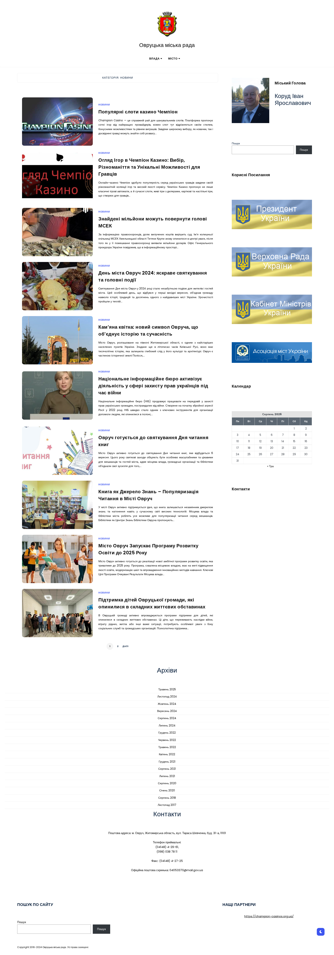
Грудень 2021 (167, 762)
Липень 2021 (167, 776)
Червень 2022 (167, 740)
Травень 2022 (167, 747)
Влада (154, 58)
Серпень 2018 (167, 798)
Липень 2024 (167, 725)
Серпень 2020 (167, 783)
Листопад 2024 (167, 696)
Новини (104, 104)
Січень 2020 (167, 790)
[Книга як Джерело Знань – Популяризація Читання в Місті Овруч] (57, 510)
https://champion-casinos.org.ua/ (269, 916)
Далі (126, 646)
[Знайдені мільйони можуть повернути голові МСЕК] (57, 237)
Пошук (236, 143)
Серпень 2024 (167, 718)
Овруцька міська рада (167, 45)
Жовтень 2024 (167, 704)
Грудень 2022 (167, 733)
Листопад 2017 (167, 805)
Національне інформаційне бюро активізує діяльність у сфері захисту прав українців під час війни (153, 386)
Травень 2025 (167, 689)
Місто (173, 58)
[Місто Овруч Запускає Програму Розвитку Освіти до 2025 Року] (57, 564)
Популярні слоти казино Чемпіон (138, 112)
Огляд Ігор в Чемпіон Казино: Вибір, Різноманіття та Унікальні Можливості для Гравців (149, 167)
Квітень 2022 (167, 754)
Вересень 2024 (167, 711)
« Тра (270, 466)
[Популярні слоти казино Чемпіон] (57, 126)
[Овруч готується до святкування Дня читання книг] (57, 456)
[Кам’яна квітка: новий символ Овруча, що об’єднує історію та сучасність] (57, 345)
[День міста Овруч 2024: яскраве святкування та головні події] (57, 291)
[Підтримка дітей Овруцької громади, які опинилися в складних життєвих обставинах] (57, 618)
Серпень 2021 (167, 769)
